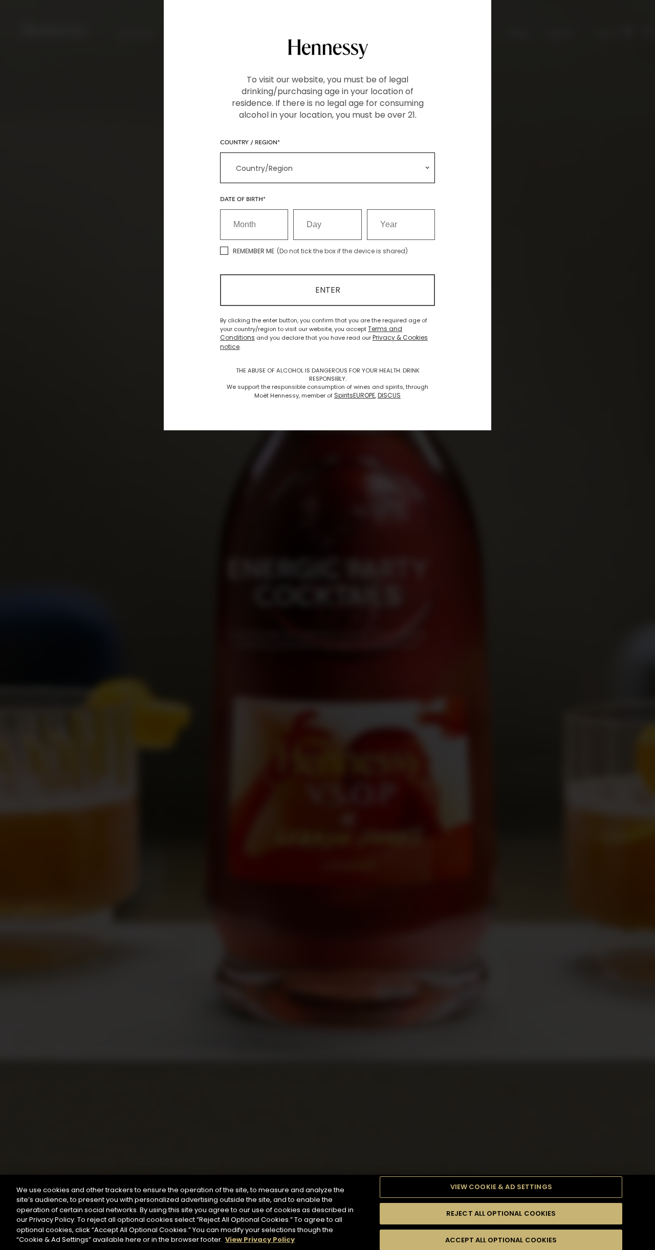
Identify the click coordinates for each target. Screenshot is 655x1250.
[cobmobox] (327, 167)
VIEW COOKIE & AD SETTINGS (501, 1187)
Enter (327, 290)
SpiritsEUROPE (354, 395)
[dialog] (327, 625)
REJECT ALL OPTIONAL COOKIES (501, 1213)
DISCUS (389, 395)
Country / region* (250, 141)
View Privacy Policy (260, 1239)
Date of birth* (243, 198)
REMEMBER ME (253, 251)
